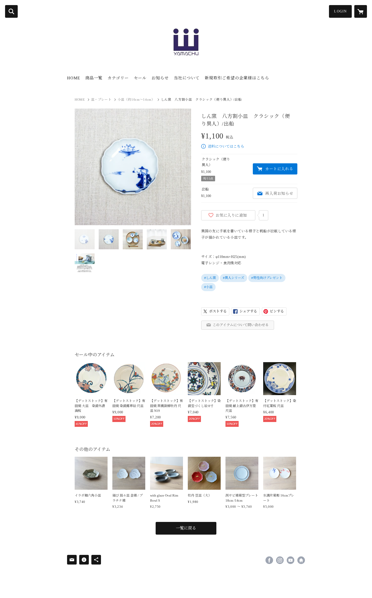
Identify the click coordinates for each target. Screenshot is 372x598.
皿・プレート (101, 99)
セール (140, 78)
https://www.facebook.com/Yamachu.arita (269, 560)
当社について (187, 78)
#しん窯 (210, 278)
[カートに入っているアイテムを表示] (360, 11)
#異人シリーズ (233, 278)
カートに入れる (279, 169)
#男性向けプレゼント (266, 278)
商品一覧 (93, 78)
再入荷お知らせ (279, 193)
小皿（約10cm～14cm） (136, 99)
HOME (73, 78)
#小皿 (208, 287)
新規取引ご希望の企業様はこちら (237, 78)
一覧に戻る (186, 528)
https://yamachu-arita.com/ (301, 560)
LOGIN (340, 11)
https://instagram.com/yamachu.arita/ (280, 560)
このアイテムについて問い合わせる (241, 325)
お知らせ (160, 78)
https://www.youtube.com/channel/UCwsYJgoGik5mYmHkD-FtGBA (290, 560)
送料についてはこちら (226, 146)
